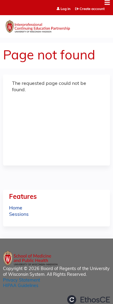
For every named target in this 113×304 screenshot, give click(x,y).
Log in (66, 9)
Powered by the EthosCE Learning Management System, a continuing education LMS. (88, 299)
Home (15, 208)
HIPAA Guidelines (20, 286)
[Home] (56, 25)
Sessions (19, 214)
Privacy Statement (21, 280)
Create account (92, 9)
